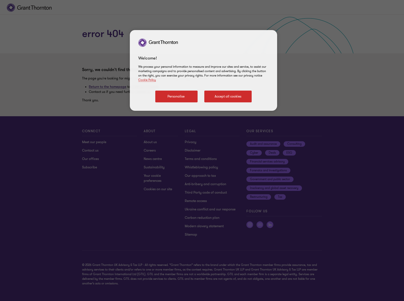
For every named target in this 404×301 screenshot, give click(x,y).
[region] (203, 70)
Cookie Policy (147, 80)
